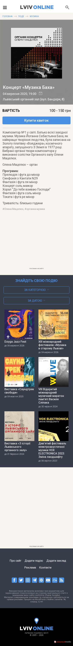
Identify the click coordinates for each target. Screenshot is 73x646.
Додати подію (34, 560)
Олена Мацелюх (13, 209)
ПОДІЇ (21, 16)
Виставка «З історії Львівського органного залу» (17, 447)
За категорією (35, 290)
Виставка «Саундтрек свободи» (19, 391)
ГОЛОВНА (7, 16)
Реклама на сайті (36, 268)
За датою (35, 300)
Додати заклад (56, 560)
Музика (34, 16)
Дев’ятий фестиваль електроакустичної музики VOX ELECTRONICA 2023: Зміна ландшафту (52, 450)
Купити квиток (36, 120)
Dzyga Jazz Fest (15, 341)
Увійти (50, 599)
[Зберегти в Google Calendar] (39, 94)
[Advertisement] (36, 241)
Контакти (45, 567)
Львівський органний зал (21, 99)
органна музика (35, 209)
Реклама (30, 567)
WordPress (40, 599)
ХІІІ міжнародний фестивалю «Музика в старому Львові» (52, 345)
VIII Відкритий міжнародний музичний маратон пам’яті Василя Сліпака (51, 396)
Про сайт (15, 560)
